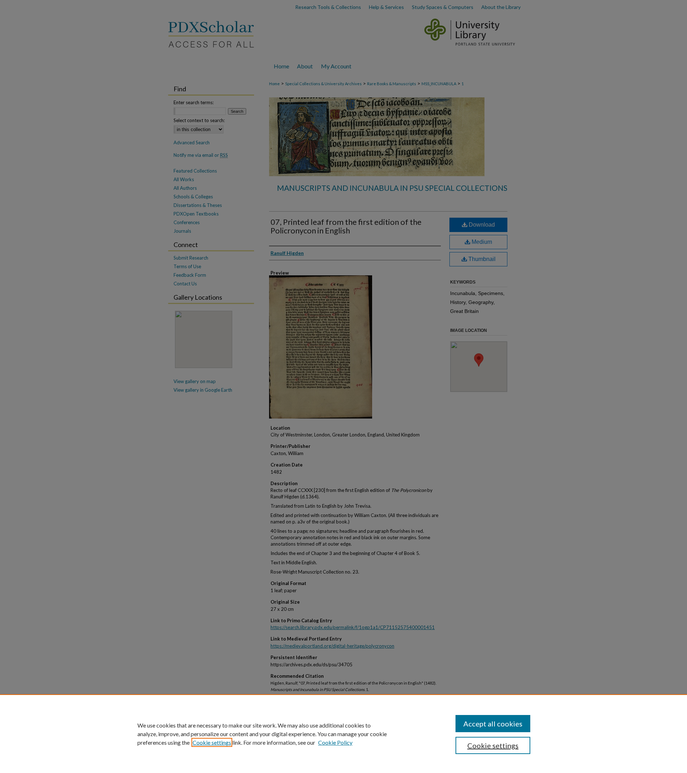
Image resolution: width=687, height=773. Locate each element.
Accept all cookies (492, 723)
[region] (343, 733)
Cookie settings (212, 742)
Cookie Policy (335, 742)
